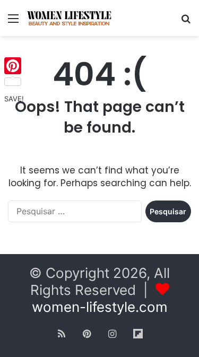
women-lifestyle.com (100, 307)
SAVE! (14, 98)
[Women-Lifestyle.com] (69, 18)
